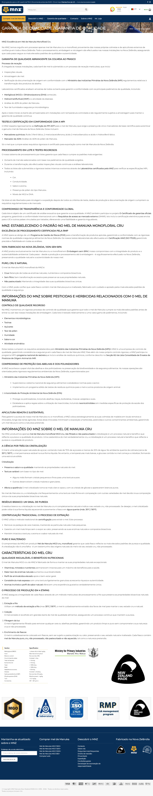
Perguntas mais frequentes (88, 751)
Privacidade (82, 756)
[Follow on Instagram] (150, 2)
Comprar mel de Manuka (13, 18)
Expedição (82, 758)
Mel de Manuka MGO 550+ (49, 754)
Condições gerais (84, 761)
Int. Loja (98, 18)
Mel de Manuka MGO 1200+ (50, 749)
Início (126, 29)
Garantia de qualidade (56, 18)
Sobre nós (81, 749)
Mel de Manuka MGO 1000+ (50, 751)
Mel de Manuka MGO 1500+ (50, 746)
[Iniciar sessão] (150, 18)
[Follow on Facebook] (147, 2)
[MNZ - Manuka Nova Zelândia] (12, 10)
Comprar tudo (44, 756)
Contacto (74, 18)
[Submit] (86, 10)
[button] (147, 9)
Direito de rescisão (85, 754)
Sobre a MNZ (86, 18)
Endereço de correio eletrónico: (12, 749)
